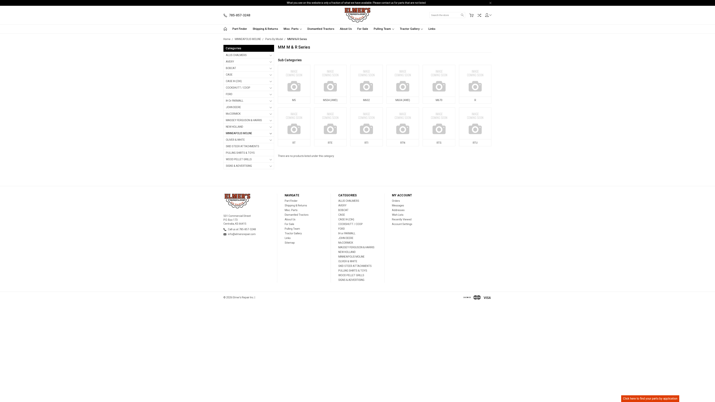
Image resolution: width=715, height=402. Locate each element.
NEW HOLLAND (234, 126)
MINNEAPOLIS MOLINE (239, 133)
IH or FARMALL (234, 100)
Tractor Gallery (410, 29)
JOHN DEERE (233, 107)
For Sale (362, 29)
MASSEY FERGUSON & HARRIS (244, 120)
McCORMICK (233, 113)
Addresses (398, 210)
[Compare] (479, 15)
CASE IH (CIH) (234, 81)
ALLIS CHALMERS (236, 55)
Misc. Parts (291, 29)
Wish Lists (397, 214)
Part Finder (239, 29)
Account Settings (402, 224)
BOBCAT (231, 68)
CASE (229, 74)
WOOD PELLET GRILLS (239, 159)
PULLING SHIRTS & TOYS (240, 152)
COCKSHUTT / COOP (238, 87)
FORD (229, 94)
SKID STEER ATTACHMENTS (242, 146)
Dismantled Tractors (320, 29)
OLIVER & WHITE (235, 139)
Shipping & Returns (265, 29)
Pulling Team (383, 29)
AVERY (230, 61)
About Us (346, 29)
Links (431, 29)
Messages (398, 205)
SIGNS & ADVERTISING (239, 165)
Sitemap (290, 242)
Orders (396, 200)
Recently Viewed (401, 219)
